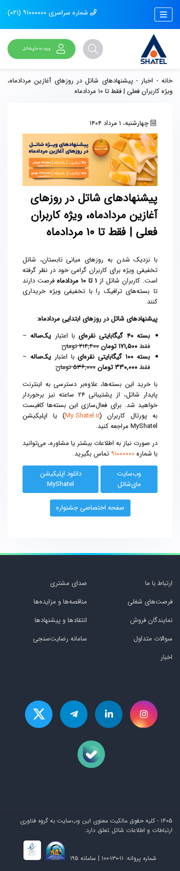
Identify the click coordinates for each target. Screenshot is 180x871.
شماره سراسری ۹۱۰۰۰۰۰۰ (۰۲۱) (49, 13)
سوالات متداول (153, 639)
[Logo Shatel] (153, 49)
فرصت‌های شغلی (150, 601)
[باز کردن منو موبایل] (163, 15)
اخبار (147, 81)
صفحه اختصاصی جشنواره (90, 507)
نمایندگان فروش (151, 620)
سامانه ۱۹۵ (82, 858)
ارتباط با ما (158, 583)
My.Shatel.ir (82, 415)
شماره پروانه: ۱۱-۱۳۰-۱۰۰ (129, 858)
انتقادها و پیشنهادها (60, 620)
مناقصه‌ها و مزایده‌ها (60, 601)
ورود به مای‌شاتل (36, 49)
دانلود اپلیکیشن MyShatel (61, 479)
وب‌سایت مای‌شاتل (129, 479)
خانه (167, 81)
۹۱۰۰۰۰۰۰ (122, 453)
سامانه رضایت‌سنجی (60, 639)
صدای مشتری (68, 583)
